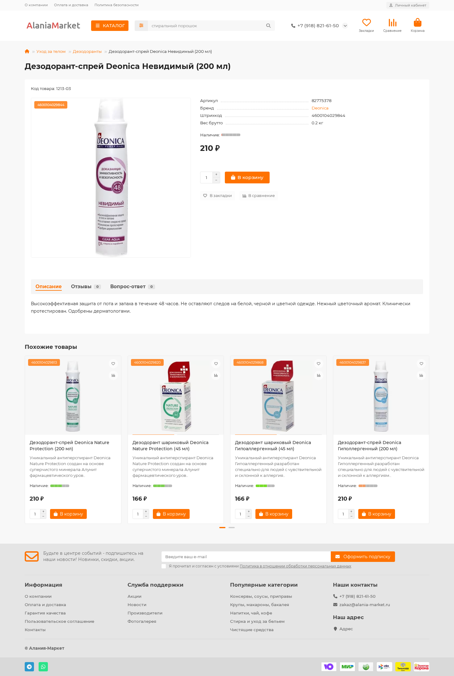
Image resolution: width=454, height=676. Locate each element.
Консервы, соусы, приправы (261, 596)
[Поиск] (268, 26)
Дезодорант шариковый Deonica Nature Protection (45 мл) (170, 445)
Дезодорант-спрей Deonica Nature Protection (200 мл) (69, 445)
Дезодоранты (87, 51)
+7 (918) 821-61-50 (357, 596)
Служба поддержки (155, 585)
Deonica (320, 107)
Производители (145, 612)
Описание (49, 286)
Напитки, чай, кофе (251, 612)
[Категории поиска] (141, 25)
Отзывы (85, 286)
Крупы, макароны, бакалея (259, 604)
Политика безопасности (117, 5)
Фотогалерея (142, 621)
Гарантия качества (45, 612)
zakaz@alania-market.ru (364, 604)
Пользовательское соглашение (59, 621)
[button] (25, 439)
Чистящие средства (252, 629)
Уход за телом (51, 51)
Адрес (346, 628)
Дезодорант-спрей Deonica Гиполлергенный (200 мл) (369, 445)
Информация (43, 585)
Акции (134, 596)
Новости (137, 604)
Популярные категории (264, 585)
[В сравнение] (113, 375)
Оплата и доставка (71, 5)
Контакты (35, 629)
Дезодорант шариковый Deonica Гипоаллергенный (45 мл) (273, 445)
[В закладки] (113, 363)
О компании (36, 5)
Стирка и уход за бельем (257, 621)
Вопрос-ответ (131, 286)
